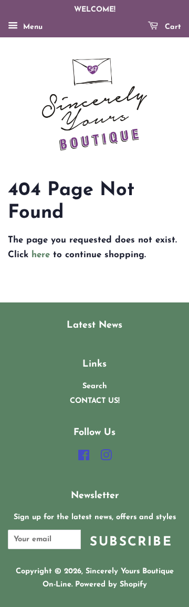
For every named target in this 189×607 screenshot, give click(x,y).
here (41, 254)
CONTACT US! (95, 401)
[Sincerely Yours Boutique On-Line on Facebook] (84, 458)
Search (94, 386)
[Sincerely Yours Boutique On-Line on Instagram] (106, 458)
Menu (31, 27)
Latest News (94, 325)
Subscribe (131, 542)
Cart (171, 27)
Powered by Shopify (111, 585)
